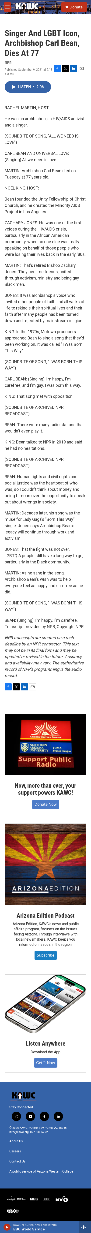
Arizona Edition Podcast (45, 915)
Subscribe (45, 955)
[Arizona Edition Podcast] (45, 864)
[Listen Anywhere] (45, 1004)
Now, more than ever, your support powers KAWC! (45, 789)
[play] (7, 1227)
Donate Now (46, 804)
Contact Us (17, 1161)
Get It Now (45, 1062)
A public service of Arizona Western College (41, 1171)
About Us (16, 1141)
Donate (76, 7)
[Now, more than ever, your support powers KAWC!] (45, 744)
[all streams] (85, 1227)
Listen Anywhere (45, 1043)
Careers (15, 1151)
